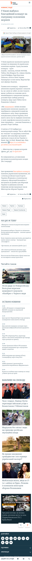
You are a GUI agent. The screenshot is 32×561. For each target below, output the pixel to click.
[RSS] (2, 542)
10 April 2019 (17, 151)
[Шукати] (29, 559)
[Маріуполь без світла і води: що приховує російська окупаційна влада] (16, 417)
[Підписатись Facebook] (2, 538)
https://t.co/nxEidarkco (18, 142)
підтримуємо (9, 107)
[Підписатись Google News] (7, 538)
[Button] (11, 28)
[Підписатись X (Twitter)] (11, 538)
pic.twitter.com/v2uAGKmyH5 (11, 145)
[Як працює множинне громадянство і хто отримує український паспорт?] (16, 444)
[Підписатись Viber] (23, 538)
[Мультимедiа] (18, 559)
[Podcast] (7, 542)
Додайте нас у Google (7, 558)
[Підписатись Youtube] (15, 538)
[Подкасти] (23, 559)
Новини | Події (6, 7)
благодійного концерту (21, 171)
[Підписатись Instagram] (19, 538)
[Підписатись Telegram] (27, 538)
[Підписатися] (11, 542)
